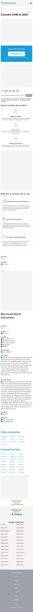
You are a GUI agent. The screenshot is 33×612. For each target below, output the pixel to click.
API (16, 592)
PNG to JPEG (4, 549)
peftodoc (12, 469)
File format (16, 580)
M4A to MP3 (4, 527)
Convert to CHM (22, 8)
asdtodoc (12, 467)
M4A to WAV (4, 537)
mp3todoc (3, 454)
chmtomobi (21, 441)
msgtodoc (3, 464)
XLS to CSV (19, 549)
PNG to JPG (19, 546)
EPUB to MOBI (5, 531)
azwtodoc (21, 456)
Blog (17, 603)
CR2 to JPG (19, 540)
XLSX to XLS (4, 552)
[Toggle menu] (31, 3)
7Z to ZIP (3, 524)
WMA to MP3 (19, 531)
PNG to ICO (19, 558)
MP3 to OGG (19, 534)
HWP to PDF (19, 565)
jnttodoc (3, 467)
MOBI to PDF (4, 543)
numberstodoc (13, 456)
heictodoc (12, 461)
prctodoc (3, 459)
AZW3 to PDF (4, 546)
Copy (29, 95)
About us (16, 577)
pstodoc (20, 461)
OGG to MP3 (19, 543)
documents (6, 264)
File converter (4, 8)
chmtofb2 (21, 439)
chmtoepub (13, 441)
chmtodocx (21, 436)
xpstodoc (20, 454)
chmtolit (3, 444)
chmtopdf (3, 436)
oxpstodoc (4, 456)
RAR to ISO (19, 537)
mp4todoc (12, 454)
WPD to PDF (19, 561)
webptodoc (13, 459)
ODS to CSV (4, 565)
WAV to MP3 (19, 524)
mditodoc (21, 472)
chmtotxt (12, 439)
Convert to (10, 449)
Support (16, 588)
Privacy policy (17, 584)
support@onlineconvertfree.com (16, 607)
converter (10, 432)
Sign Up (26, 57)
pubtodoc (21, 459)
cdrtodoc (3, 461)
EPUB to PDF (20, 527)
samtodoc (3, 469)
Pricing (16, 596)
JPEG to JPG (4, 540)
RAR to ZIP (4, 534)
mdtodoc (20, 469)
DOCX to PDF (4, 555)
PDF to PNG (4, 558)
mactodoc (21, 467)
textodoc (12, 472)
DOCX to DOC (20, 552)
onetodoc (21, 464)
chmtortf (3, 439)
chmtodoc (12, 436)
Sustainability (16, 600)
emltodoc (12, 464)
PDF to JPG (19, 555)
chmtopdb (3, 441)
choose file (16, 54)
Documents (13, 8)
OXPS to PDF (4, 561)
